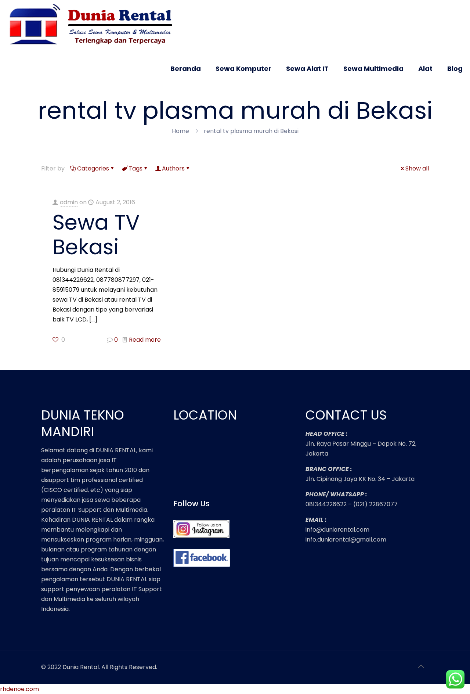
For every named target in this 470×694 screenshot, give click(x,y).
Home (180, 131)
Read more (145, 339)
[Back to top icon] (421, 666)
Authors (173, 168)
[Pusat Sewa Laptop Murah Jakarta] (94, 25)
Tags (135, 168)
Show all (417, 168)
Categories (93, 168)
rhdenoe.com (19, 689)
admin (69, 202)
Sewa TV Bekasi (96, 235)
